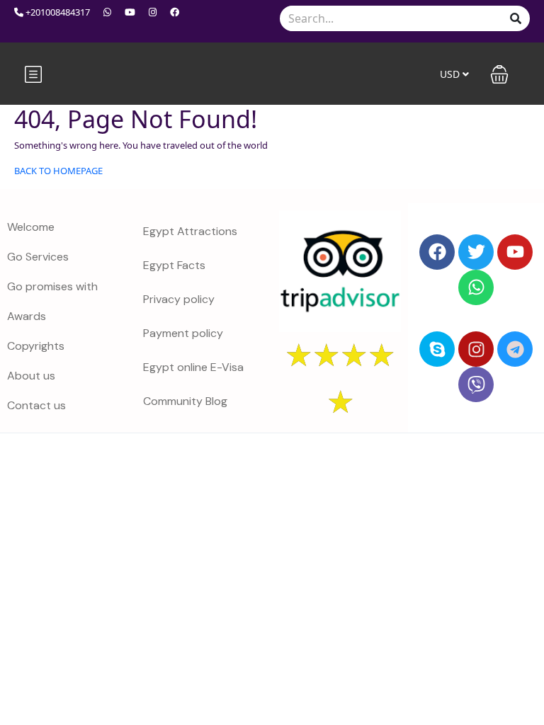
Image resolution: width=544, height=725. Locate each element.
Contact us (36, 405)
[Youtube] (515, 252)
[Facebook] (437, 252)
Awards (26, 316)
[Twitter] (476, 252)
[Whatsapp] (476, 287)
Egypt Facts (174, 265)
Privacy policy (179, 299)
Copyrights (35, 345)
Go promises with (52, 286)
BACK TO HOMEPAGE (58, 170)
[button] (499, 74)
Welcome (31, 226)
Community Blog (185, 401)
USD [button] (451, 74)
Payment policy (183, 333)
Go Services (38, 256)
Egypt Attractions (190, 231)
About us (31, 375)
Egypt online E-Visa (193, 367)
